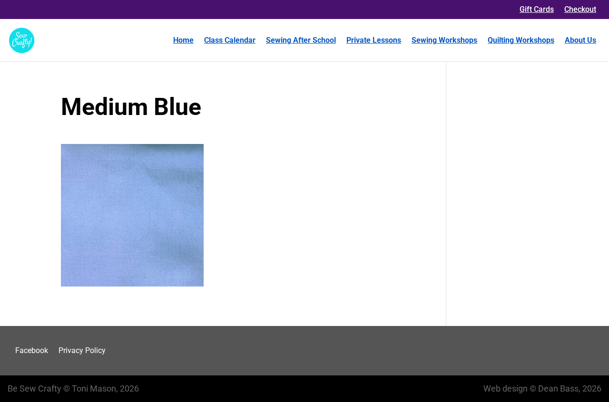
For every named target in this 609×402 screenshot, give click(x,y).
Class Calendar (229, 40)
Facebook (31, 350)
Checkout (580, 9)
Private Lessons (373, 40)
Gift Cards (537, 9)
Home (183, 40)
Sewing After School (301, 40)
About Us (580, 40)
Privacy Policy (82, 350)
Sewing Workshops (444, 40)
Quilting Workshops (521, 40)
